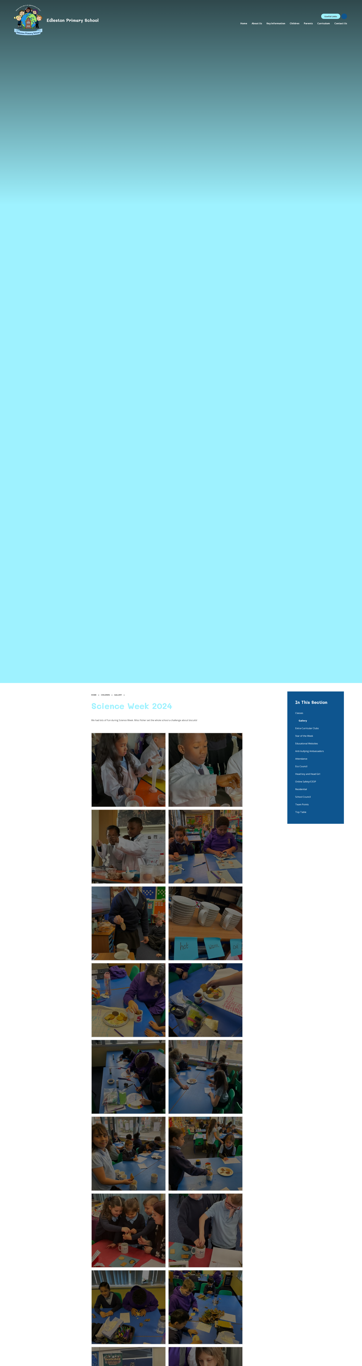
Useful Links (330, 16)
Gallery (118, 695)
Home (93, 695)
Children (105, 695)
